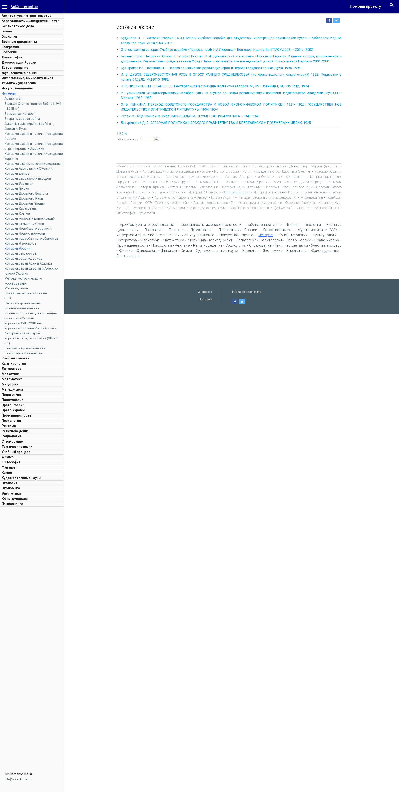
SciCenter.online (24, 7)
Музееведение (16, 288)
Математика (12, 379)
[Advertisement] (32, 571)
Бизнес (7, 31)
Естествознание (15, 68)
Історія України (16, 273)
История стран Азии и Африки (28, 263)
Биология (9, 36)
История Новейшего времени (28, 228)
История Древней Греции (24, 203)
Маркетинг (11, 374)
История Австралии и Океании (28, 169)
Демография (12, 57)
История (9, 93)
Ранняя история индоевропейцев (30, 313)
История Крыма (17, 213)
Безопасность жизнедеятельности (30, 21)
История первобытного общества (31, 238)
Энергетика (11, 493)
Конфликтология (15, 358)
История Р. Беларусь (20, 243)
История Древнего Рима (23, 198)
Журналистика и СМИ (19, 73)
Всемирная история (19, 114)
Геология (9, 52)
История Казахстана (20, 208)
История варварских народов (27, 179)
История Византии (18, 184)
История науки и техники (24, 223)
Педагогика (11, 395)
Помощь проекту (365, 6)
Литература (11, 369)
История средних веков (23, 258)
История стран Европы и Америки (31, 268)
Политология (12, 400)
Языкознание (12, 504)
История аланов (17, 174)
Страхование (12, 441)
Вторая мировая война (22, 119)
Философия (11, 462)
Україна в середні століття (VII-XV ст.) (261, 208)
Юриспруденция (15, 499)
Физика (8, 457)
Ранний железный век (21, 308)
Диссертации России (19, 62)
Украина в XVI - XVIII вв (22, 323)
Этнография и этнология (23, 353)
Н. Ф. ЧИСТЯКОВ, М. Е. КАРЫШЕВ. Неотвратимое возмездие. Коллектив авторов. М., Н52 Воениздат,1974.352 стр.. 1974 (215, 86)
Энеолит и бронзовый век (25, 348)
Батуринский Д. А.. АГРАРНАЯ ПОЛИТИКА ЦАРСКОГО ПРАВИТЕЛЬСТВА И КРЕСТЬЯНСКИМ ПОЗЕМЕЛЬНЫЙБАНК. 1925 (216, 123)
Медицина (10, 384)
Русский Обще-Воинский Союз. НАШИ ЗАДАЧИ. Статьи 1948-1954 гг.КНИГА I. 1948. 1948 (190, 116)
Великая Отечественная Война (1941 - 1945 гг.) (176, 166)
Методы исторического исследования (267, 197)
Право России (13, 405)
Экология (9, 483)
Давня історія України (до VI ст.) (29, 124)
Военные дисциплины (19, 42)
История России (17, 248)
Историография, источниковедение (32, 164)
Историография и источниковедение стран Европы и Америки (262, 171)
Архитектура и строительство (27, 16)
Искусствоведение (17, 88)
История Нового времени (24, 233)
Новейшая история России (25, 293)
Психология (11, 421)
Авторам (206, 299)
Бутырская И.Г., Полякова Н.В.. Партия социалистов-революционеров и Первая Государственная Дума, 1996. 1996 (211, 68)
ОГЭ (7, 298)
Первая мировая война (22, 303)
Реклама (9, 426)
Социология (11, 436)
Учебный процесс (16, 452)
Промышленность (16, 415)
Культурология (14, 363)
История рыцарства (20, 253)
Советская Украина (19, 318)
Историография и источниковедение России (176, 171)
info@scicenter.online (18, 779)
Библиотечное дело (18, 26)
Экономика (11, 488)
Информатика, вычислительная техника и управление (165, 235)
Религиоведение (15, 431)
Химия (7, 473)
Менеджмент (13, 389)
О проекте (205, 291)
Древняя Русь (15, 129)
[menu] (5, 7)
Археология (13, 99)
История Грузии (16, 189)
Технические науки (17, 447)
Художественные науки (21, 478)
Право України (13, 410)
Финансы (9, 467)
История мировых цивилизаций (29, 218)
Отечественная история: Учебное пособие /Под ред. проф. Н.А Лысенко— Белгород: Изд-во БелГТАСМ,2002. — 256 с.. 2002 (217, 50)
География (10, 47)
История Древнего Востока (26, 193)
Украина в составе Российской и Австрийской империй (180, 208)
